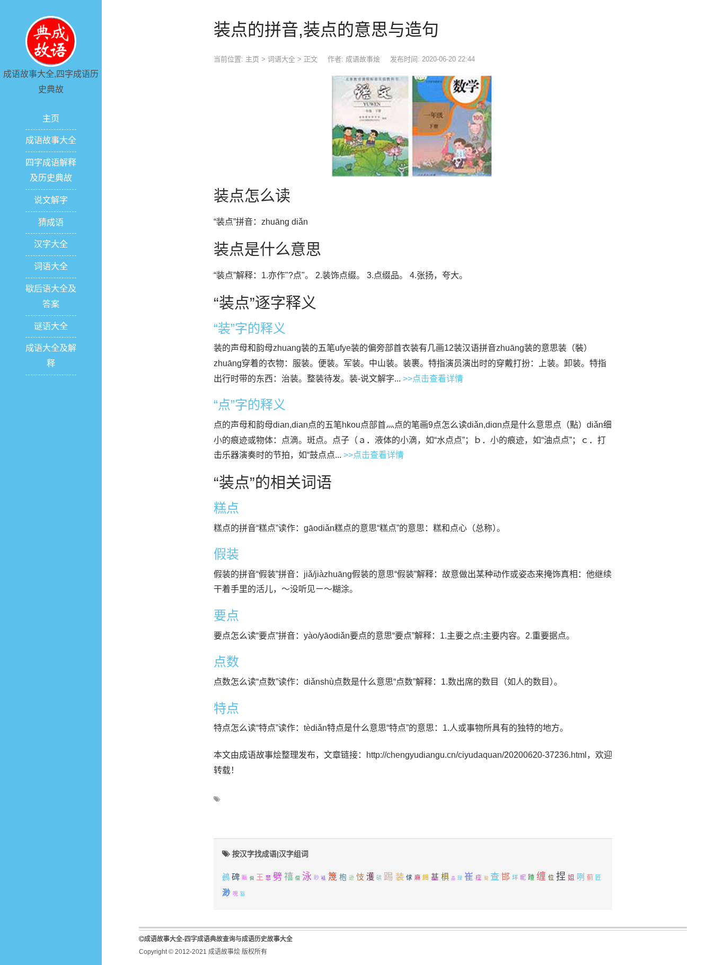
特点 (226, 708)
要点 (226, 615)
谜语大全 (51, 326)
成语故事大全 (50, 140)
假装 (226, 554)
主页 (50, 118)
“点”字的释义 (250, 404)
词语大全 (51, 266)
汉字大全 (51, 244)
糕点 (226, 508)
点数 (226, 661)
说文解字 (51, 200)
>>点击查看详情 (433, 378)
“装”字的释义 (250, 328)
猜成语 (51, 222)
